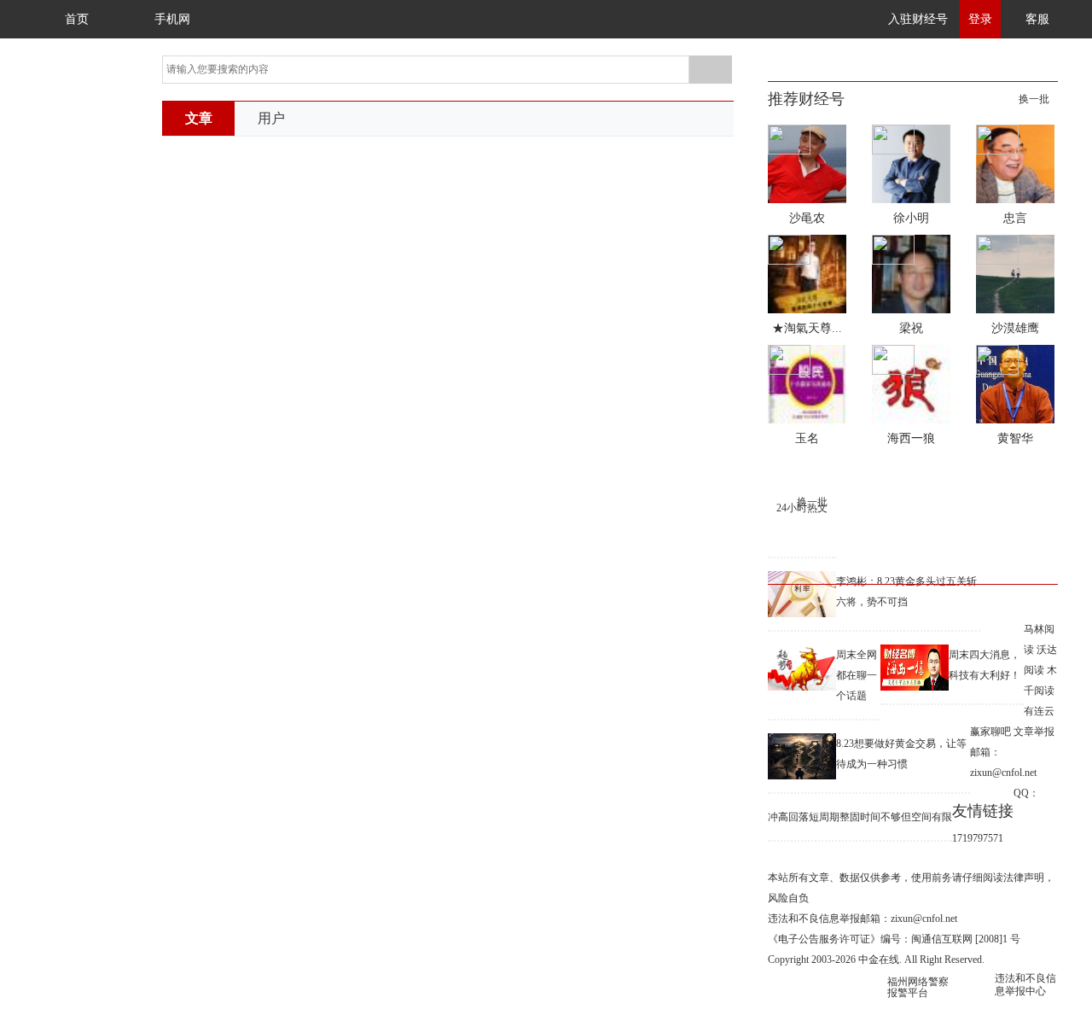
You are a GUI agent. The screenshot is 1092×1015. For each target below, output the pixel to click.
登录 (980, 19)
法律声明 (1023, 878)
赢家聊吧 (990, 732)
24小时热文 (802, 508)
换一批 (1034, 99)
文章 (198, 118)
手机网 (172, 19)
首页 (77, 19)
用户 (271, 118)
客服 (1037, 19)
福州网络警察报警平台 (918, 987)
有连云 (1039, 711)
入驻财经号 (918, 19)
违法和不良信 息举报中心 (1025, 984)
